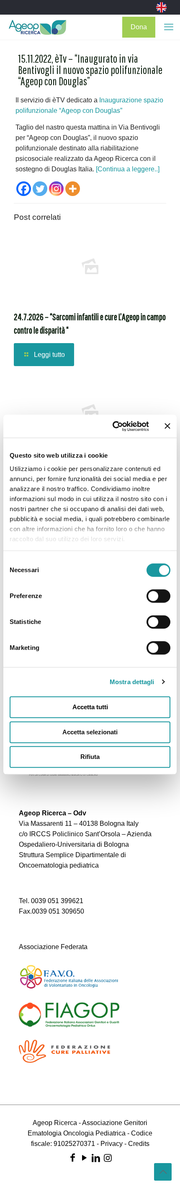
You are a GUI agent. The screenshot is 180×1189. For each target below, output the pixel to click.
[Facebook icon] (72, 1158)
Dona (139, 27)
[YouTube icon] (84, 1158)
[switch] (158, 596)
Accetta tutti (90, 706)
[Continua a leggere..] (127, 169)
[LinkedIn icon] (95, 1158)
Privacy (111, 1143)
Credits (138, 1143)
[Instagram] (56, 188)
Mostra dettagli (132, 681)
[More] (72, 188)
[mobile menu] (169, 27)
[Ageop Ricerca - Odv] (37, 27)
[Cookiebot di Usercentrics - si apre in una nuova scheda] (113, 426)
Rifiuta (90, 756)
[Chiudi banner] (167, 426)
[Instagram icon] (107, 1158)
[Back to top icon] (163, 1172)
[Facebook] (23, 188)
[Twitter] (40, 188)
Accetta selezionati (90, 732)
